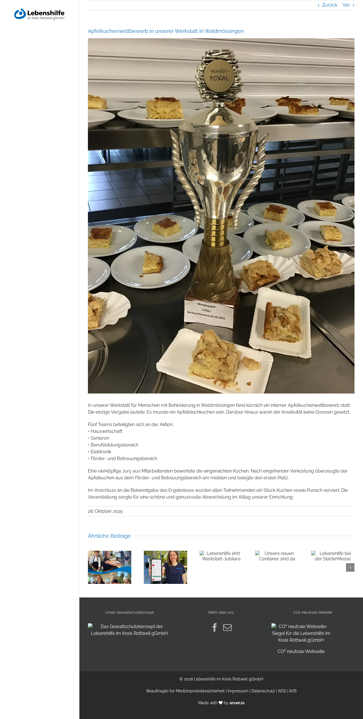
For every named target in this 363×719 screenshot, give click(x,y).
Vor (346, 5)
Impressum (238, 691)
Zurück (329, 5)
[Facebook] (214, 627)
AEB (282, 691)
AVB (292, 691)
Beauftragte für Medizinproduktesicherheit (185, 691)
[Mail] (227, 627)
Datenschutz (263, 691)
